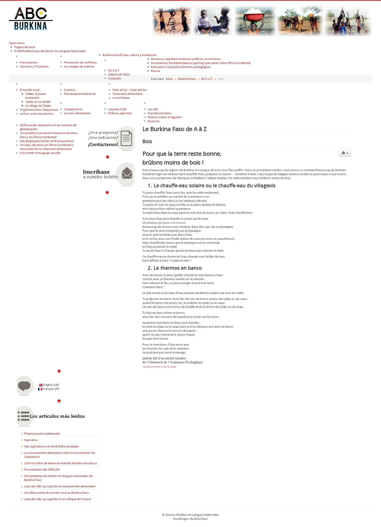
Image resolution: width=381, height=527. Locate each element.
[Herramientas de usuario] (345, 153)
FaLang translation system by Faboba (159, 366)
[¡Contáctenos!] (107, 138)
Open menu (17, 43)
